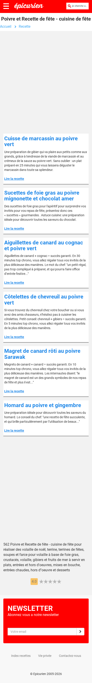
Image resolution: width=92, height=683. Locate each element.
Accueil (5, 26)
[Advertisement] (46, 84)
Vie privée (44, 656)
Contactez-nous (70, 656)
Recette (24, 26)
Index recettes (21, 656)
